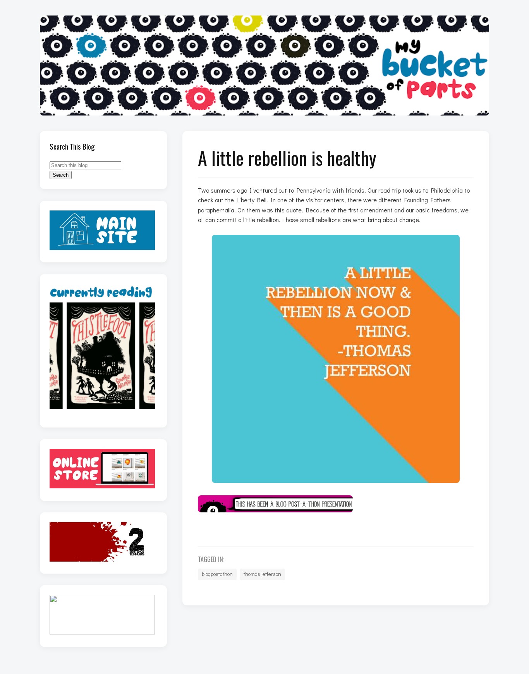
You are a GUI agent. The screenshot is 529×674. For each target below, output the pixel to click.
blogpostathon (217, 574)
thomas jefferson (262, 574)
